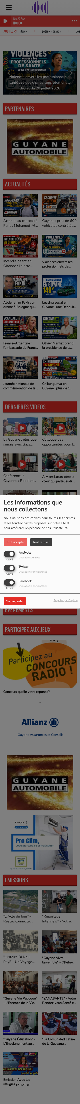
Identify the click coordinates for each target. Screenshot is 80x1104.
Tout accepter (15, 542)
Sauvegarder (15, 601)
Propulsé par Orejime (66, 600)
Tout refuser (41, 542)
